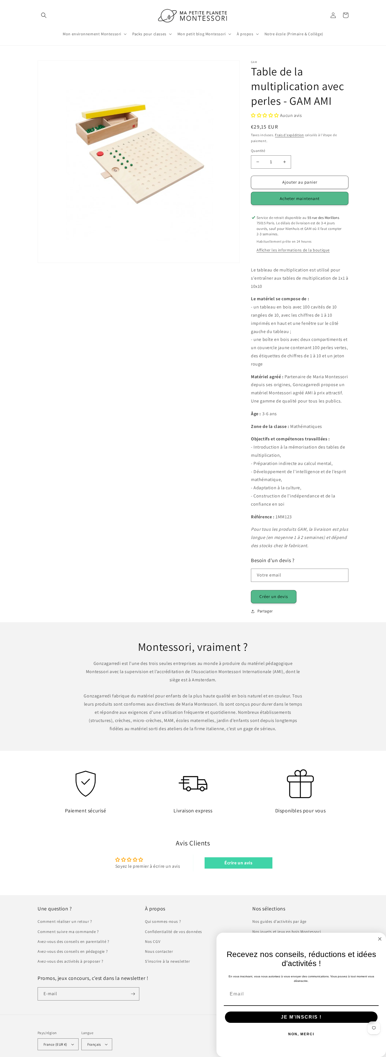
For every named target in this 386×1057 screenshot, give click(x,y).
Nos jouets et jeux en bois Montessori (286, 931)
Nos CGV (152, 941)
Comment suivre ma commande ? (68, 931)
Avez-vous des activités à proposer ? (70, 961)
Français (94, 1044)
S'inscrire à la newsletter (167, 961)
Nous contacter (159, 951)
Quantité (258, 150)
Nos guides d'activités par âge (279, 921)
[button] (44, 15)
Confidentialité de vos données (173, 931)
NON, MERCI (301, 1034)
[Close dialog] (379, 939)
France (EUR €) (55, 1044)
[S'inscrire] (133, 994)
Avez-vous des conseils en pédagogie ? (73, 951)
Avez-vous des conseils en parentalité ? (73, 941)
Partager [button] (265, 611)
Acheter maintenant (300, 198)
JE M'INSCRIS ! (301, 1017)
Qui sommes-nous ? (163, 921)
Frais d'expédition (289, 135)
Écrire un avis (238, 863)
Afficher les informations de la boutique (293, 250)
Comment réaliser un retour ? (65, 921)
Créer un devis (273, 596)
